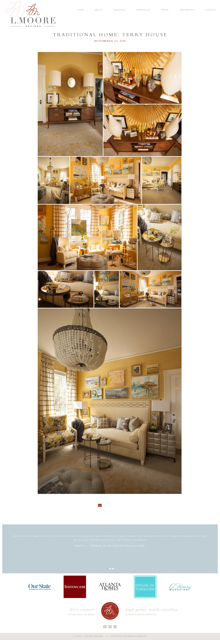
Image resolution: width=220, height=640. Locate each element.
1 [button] (107, 568)
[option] (110, 545)
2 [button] (110, 568)
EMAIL (91, 615)
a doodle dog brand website (128, 636)
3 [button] (113, 568)
